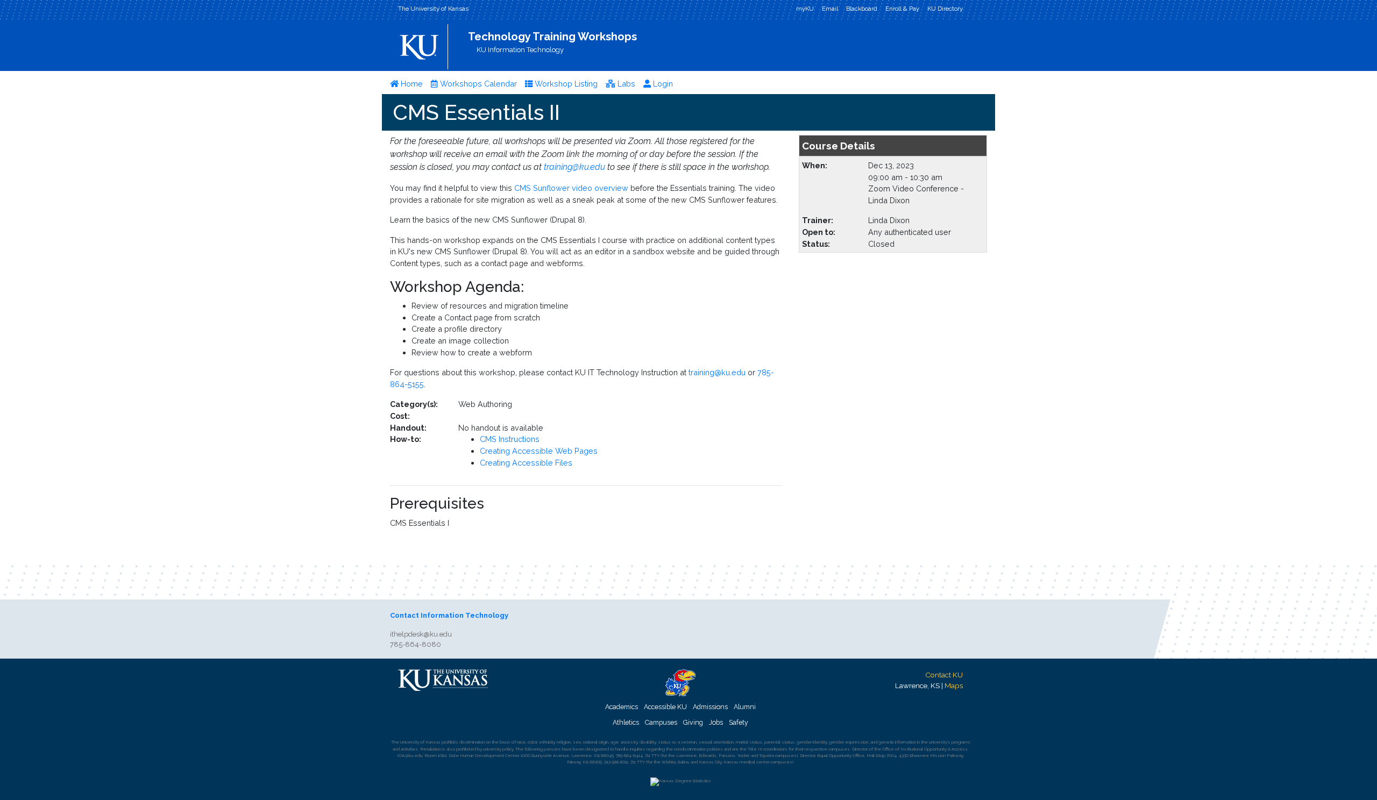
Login (662, 83)
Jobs (716, 722)
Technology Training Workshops (552, 36)
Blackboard (861, 8)
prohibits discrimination (463, 742)
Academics (621, 707)
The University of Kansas (433, 8)
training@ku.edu (574, 167)
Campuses (661, 722)
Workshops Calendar (477, 83)
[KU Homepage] (420, 43)
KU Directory (945, 8)
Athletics (626, 722)
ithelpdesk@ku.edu (421, 634)
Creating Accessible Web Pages (539, 450)
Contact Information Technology (449, 615)
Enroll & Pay (902, 8)
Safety (738, 722)
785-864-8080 (415, 644)
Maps (954, 685)
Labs (625, 83)
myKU (805, 8)
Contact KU (944, 674)
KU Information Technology (520, 50)
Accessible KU (665, 707)
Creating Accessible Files (526, 462)
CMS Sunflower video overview (572, 187)
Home (411, 83)
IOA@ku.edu (409, 755)
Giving (693, 722)
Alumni (745, 707)
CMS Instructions (510, 439)
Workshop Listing (565, 83)
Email (830, 8)
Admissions (710, 707)
